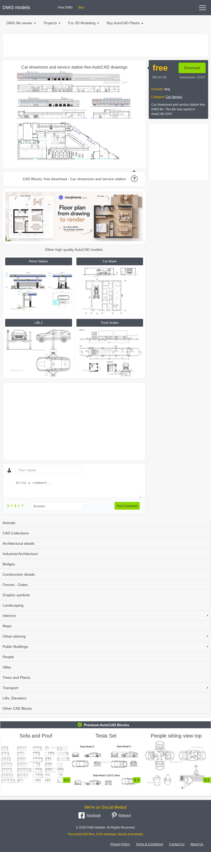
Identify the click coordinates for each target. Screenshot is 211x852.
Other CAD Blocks (17, 708)
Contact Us (176, 844)
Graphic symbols (16, 595)
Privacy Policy (120, 844)
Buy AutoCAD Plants (123, 23)
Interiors (105, 616)
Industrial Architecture (20, 554)
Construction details (19, 574)
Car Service (174, 97)
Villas (7, 667)
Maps (7, 626)
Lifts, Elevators (15, 698)
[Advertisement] (105, 45)
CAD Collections (16, 533)
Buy (81, 7)
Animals (9, 523)
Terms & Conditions (149, 844)
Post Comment (127, 506)
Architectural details (18, 543)
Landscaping (13, 605)
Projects (50, 23)
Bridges (9, 564)
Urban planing (105, 636)
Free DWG (65, 7)
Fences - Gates (15, 585)
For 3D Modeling (81, 23)
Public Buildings (105, 646)
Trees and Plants (16, 677)
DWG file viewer (19, 23)
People (8, 657)
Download (192, 68)
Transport (105, 688)
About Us (196, 844)
